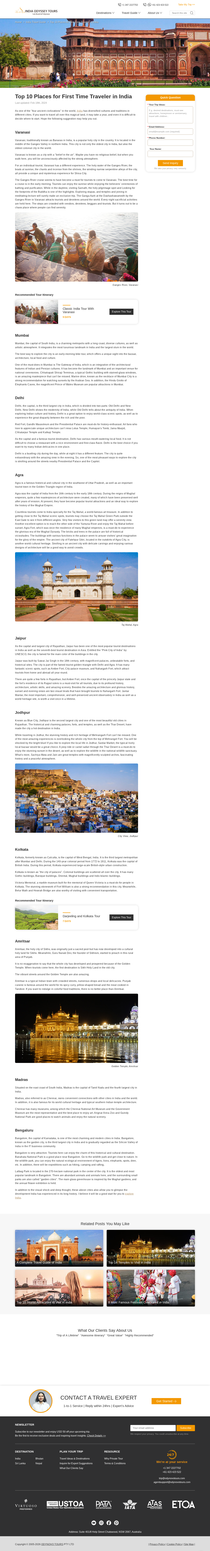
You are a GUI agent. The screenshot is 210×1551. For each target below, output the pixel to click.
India (80, 111)
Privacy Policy (157, 1544)
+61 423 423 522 (172, 1472)
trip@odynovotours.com (172, 1478)
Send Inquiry (170, 163)
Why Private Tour (113, 1458)
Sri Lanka (20, 1463)
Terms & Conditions (115, 1463)
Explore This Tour (121, 311)
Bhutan (39, 1458)
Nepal (39, 1463)
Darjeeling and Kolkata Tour (81, 916)
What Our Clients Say (71, 1468)
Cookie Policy (174, 1544)
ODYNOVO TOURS (52, 1544)
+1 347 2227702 (172, 1468)
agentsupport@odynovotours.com (172, 1482)
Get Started (164, 1401)
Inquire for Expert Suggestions (76, 1463)
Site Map (189, 1544)
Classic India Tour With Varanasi (78, 310)
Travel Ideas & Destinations (75, 1458)
